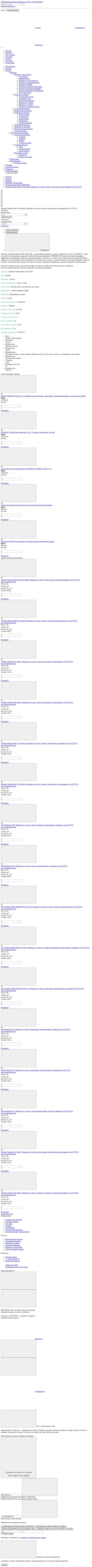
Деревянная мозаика (22, 125)
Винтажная (23, 121)
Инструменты (24, 151)
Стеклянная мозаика (22, 109)
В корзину (5, 226)
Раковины (22, 155)
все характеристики (8, 582)
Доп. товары (10, 55)
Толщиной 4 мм (25, 99)
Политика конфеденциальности (17, 1232)
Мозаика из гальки (26, 103)
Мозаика (8, 53)
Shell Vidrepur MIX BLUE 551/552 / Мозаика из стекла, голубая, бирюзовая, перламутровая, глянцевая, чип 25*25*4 (45, 948)
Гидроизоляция (25, 149)
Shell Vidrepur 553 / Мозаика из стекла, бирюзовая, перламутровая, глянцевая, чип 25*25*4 (35, 1070)
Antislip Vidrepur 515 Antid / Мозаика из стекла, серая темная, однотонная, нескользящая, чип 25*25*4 (40, 1152)
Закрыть (4, 1565)
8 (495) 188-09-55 (11, 171)
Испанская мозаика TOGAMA (30, 87)
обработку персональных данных (33, 1538)
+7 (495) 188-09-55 (12, 10)
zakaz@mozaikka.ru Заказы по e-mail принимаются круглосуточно (16, 1264)
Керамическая (24, 79)
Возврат (8, 1226)
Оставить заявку (7, 1534)
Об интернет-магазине (14, 1230)
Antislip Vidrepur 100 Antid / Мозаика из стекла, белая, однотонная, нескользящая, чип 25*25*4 (37, 702)
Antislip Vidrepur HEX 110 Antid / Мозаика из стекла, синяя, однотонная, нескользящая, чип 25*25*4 (39, 743)
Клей (21, 147)
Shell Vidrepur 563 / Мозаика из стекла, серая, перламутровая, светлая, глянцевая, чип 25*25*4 (37, 1111)
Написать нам (6, 217)
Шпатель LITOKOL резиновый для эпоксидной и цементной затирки (27, 541)
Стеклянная (23, 77)
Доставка (8, 57)
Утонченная (23, 117)
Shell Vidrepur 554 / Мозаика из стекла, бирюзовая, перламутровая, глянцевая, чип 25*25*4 (35, 1029)
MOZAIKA (10, 66)
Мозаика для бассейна (22, 75)
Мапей (21, 141)
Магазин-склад (11, 1257)
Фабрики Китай (20, 163)
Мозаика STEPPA (25, 85)
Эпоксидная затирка (22, 135)
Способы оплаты (11, 167)
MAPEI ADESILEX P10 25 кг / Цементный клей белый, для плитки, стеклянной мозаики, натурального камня (43, 396)
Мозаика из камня (21, 95)
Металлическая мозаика (23, 129)
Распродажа (9, 63)
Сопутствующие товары (19, 133)
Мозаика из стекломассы (28, 81)
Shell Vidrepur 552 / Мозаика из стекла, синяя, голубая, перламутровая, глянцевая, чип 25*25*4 (37, 825)
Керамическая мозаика (23, 111)
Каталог (8, 51)
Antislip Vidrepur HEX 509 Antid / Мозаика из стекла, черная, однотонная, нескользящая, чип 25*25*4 (39, 784)
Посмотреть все (7, 1214)
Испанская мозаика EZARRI (30, 89)
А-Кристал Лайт (25, 143)
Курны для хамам (25, 157)
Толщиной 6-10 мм (26, 97)
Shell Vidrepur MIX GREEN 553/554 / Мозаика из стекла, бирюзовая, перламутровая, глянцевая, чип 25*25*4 (42, 989)
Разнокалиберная (25, 123)
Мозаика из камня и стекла (29, 107)
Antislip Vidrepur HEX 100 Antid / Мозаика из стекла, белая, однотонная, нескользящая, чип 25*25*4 (43, 187)
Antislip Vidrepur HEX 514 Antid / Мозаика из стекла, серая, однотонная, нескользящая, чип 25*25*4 (39, 621)
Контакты (9, 61)
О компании (10, 1228)
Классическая (24, 115)
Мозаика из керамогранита (29, 83)
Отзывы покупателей (13, 1220)
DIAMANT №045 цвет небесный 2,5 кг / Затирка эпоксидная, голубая (28, 432)
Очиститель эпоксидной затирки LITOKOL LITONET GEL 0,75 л (26, 469)
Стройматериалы (20, 145)
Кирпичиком (24, 119)
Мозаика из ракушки (22, 127)
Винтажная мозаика (26, 101)
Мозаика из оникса (26, 105)
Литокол (22, 139)
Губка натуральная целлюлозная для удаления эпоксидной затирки (26, 505)
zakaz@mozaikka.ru (8, 6)
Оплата (8, 59)
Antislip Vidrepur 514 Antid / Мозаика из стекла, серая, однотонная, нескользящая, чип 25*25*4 (37, 662)
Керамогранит (15, 161)
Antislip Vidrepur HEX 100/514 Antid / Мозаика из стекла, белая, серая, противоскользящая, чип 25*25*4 (40, 580)
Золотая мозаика (20, 131)
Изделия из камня (21, 153)
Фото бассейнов (25, 93)
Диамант (22, 137)
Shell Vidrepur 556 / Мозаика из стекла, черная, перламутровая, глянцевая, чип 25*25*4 (34, 866)
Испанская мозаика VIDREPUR (31, 91)
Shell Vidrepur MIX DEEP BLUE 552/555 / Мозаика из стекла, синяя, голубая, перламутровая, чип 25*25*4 (41, 907)
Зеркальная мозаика (22, 113)
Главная (8, 69)
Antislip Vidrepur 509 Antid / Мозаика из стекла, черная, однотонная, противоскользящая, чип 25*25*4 (40, 1193)
